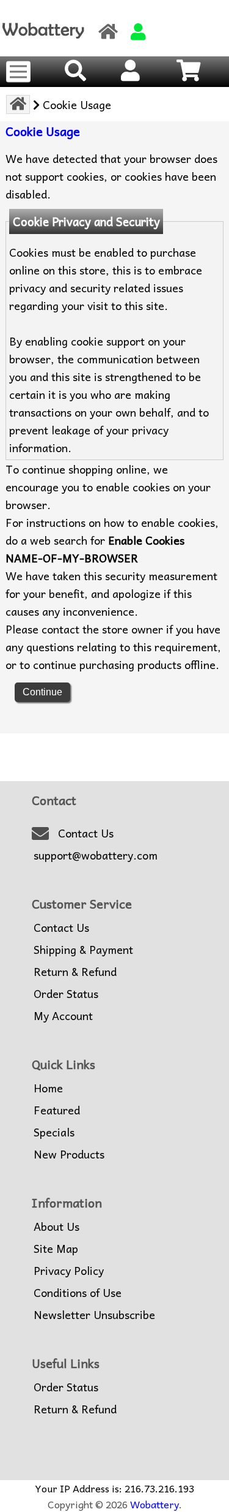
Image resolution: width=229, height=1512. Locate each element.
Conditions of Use (78, 1293)
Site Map (56, 1249)
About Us (56, 1226)
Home (48, 1088)
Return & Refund (75, 972)
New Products (69, 1154)
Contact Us (86, 833)
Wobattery (154, 1504)
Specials (54, 1132)
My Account (63, 1016)
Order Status (66, 994)
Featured (57, 1110)
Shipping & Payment (83, 950)
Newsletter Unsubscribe (94, 1315)
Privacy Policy (69, 1271)
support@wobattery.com (96, 855)
